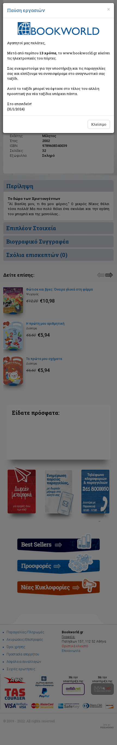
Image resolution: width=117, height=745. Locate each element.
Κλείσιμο (98, 124)
